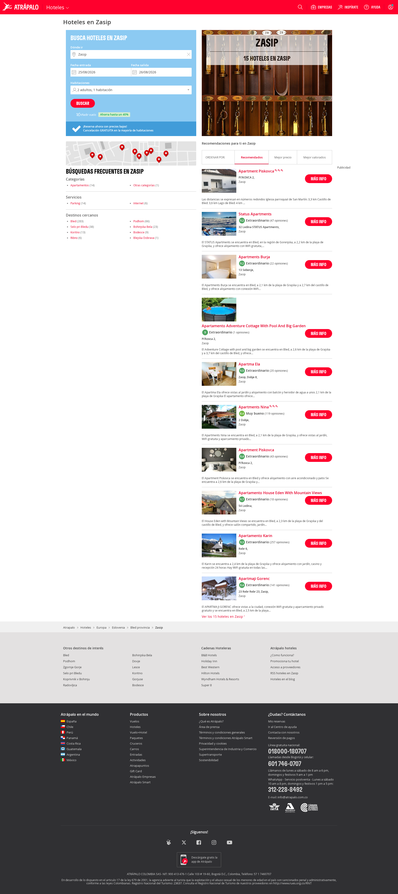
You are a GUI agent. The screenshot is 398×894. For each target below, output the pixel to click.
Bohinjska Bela (142, 227)
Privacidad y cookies (213, 743)
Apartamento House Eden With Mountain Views (280, 493)
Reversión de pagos (281, 738)
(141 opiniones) (280, 585)
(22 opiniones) (279, 263)
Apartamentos (79, 185)
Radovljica (70, 685)
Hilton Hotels (210, 673)
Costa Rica (74, 743)
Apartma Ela (249, 364)
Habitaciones (79, 82)
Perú (70, 732)
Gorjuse (137, 679)
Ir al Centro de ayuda (282, 727)
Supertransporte (210, 754)
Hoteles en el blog (282, 679)
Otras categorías (144, 185)
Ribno (74, 238)
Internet (138, 203)
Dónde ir (76, 47)
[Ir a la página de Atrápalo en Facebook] (199, 842)
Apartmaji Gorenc (254, 578)
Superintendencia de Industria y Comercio (228, 749)
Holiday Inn (209, 661)
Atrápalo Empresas (143, 777)
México (71, 760)
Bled (73, 221)
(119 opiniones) (274, 413)
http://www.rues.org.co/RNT (292, 883)
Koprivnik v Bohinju (76, 679)
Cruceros (136, 743)
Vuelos (134, 721)
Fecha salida (140, 65)
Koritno (75, 232)
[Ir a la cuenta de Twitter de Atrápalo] (184, 842)
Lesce (136, 667)
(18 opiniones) (279, 499)
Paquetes (136, 738)
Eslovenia (118, 627)
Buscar (82, 103)
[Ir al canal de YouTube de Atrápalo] (229, 842)
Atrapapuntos (139, 765)
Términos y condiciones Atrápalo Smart (225, 738)
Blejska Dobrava (143, 238)
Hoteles (85, 627)
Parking (75, 203)
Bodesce (138, 232)
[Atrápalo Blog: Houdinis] (168, 842)
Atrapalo (69, 627)
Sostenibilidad (208, 760)
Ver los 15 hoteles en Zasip (223, 616)
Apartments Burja (254, 257)
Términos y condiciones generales (222, 732)
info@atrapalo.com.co (293, 797)
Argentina (73, 754)
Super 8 (206, 685)
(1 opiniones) (241, 332)
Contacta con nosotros (283, 732)
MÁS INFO (318, 178)
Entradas (136, 754)
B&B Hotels (209, 655)
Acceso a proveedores (285, 667)
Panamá (72, 738)
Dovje (136, 661)
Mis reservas (276, 721)
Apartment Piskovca (256, 171)
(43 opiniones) (279, 456)
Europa (101, 627)
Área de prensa (209, 727)
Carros (134, 749)
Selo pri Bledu (79, 227)
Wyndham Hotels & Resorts (220, 679)
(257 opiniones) (280, 542)
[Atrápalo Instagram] (214, 842)
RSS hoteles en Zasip (284, 673)
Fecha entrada (80, 65)
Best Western (210, 667)
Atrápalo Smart (140, 782)
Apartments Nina (254, 407)
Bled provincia (140, 627)
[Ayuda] (372, 7)
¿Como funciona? (282, 655)
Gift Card (136, 771)
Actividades (138, 760)
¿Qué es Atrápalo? (211, 721)
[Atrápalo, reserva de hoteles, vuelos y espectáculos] (21, 7)
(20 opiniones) (279, 370)
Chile (70, 727)
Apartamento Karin (255, 536)
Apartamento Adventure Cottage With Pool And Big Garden (254, 326)
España (71, 721)
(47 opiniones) (279, 220)
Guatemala (74, 749)
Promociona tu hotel (284, 661)
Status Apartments (255, 214)
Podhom (138, 221)
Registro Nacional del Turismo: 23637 (157, 883)
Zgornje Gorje (72, 667)
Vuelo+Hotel (138, 732)
